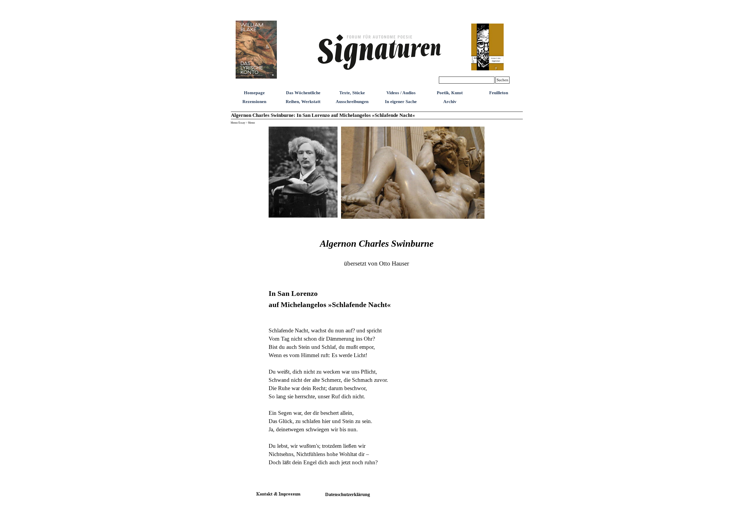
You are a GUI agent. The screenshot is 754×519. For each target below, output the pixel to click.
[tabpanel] (377, 352)
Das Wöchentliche (303, 92)
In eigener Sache (401, 101)
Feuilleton (498, 92)
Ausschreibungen (352, 101)
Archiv (450, 101)
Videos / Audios (401, 92)
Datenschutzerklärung (347, 494)
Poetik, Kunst (450, 92)
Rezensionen (254, 101)
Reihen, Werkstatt (303, 101)
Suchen (502, 80)
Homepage (254, 92)
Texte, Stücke (352, 92)
